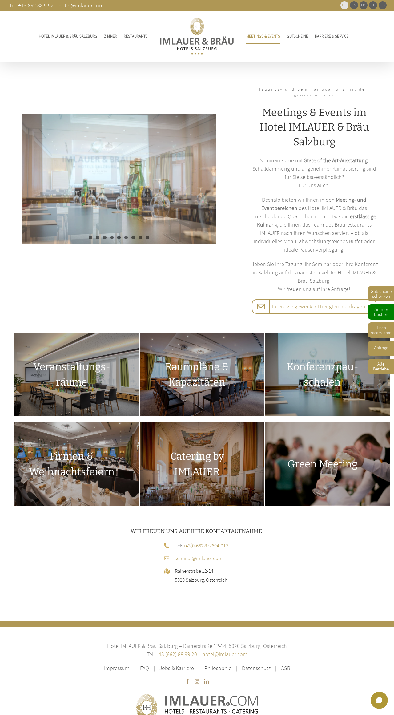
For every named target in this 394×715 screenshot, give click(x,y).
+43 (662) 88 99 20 (176, 654)
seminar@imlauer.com (199, 558)
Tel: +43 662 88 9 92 (31, 5)
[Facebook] (187, 681)
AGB (285, 668)
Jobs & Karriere (176, 668)
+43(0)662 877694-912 (205, 545)
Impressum (117, 668)
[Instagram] (197, 681)
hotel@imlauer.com (224, 654)
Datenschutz (256, 668)
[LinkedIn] (206, 681)
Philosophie (217, 668)
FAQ (144, 668)
